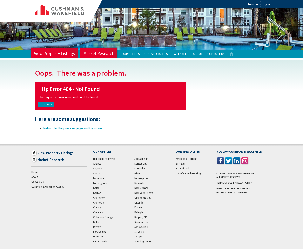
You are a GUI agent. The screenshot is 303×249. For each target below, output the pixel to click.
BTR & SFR (181, 164)
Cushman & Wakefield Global (47, 186)
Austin (96, 173)
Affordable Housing (186, 159)
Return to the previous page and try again (72, 128)
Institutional (182, 168)
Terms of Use (224, 182)
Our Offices (131, 54)
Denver (97, 227)
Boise (96, 188)
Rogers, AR (140, 217)
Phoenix (139, 207)
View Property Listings (54, 53)
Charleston (99, 197)
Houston (98, 236)
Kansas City (140, 164)
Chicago (98, 207)
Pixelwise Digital (238, 192)
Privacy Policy (243, 182)
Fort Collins (99, 232)
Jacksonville (141, 159)
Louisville (139, 168)
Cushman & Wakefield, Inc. (239, 173)
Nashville (139, 183)
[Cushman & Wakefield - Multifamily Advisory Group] (66, 11)
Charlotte (98, 202)
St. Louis (139, 232)
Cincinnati (99, 212)
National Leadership (104, 159)
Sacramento (141, 222)
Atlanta (97, 164)
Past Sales (180, 54)
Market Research (98, 53)
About (198, 54)
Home (231, 54)
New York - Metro (143, 193)
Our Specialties (156, 54)
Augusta (97, 168)
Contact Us (216, 54)
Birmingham (100, 183)
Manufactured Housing (188, 173)
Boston (97, 193)
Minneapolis (141, 178)
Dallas (96, 222)
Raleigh (138, 212)
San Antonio (141, 227)
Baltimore (98, 178)
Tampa (138, 236)
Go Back (47, 104)
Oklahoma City (142, 197)
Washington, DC (143, 241)
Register (253, 4)
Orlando (139, 202)
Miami (137, 173)
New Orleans (141, 188)
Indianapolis (100, 241)
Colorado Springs (103, 217)
